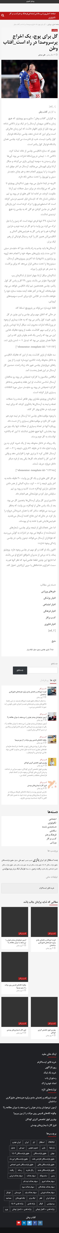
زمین (38, 650)
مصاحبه (8, 1198)
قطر (40, 1198)
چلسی (43, 650)
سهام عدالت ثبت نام (30, 1182)
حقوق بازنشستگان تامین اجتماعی (21, 1165)
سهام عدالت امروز (48, 1182)
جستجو (54, 663)
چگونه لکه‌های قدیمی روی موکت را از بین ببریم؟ (30, 740)
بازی (47, 650)
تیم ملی (21, 860)
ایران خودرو (16, 1142)
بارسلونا (51, 1148)
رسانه (20, 1170)
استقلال (50, 860)
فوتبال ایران (50, 1198)
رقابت (38, 869)
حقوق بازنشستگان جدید (46, 1170)
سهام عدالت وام (30, 1193)
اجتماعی (31, 14)
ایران (42, 860)
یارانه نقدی (31, 1204)
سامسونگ (28, 869)
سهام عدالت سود (28, 1187)
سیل (34, 650)
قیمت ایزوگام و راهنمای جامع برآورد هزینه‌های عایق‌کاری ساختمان (46, 942)
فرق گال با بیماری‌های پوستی (37, 786)
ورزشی (43, 14)
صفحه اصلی (51, 14)
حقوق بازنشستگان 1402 (50, 865)
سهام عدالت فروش (47, 1193)
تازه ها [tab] (53, 680)
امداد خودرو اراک (48, 1083)
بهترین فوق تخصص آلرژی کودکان (35, 763)
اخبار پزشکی (49, 598)
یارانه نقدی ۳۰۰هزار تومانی (45, 1209)
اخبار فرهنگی (49, 611)
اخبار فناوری (50, 624)
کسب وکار (51, 617)
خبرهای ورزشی (48, 591)
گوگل (41, 1204)
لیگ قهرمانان (20, 1198)
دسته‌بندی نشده (49, 827)
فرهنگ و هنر (23, 14)
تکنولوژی (52, 17)
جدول (16, 860)
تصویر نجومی (28, 860)
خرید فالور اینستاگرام (46, 888)
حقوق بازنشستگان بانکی (20, 865)
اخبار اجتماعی (49, 604)
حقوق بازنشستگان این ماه (34, 865)
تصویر (28, 1)
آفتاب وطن (43, 112)
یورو (6, 1209)
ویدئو (32, 1)
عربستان (18, 1193)
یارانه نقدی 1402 (17, 1204)
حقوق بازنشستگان (8, 860)
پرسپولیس (7, 869)
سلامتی (37, 14)
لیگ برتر (30, 650)
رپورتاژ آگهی (50, 1067)
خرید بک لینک (49, 1073)
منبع (54, 641)
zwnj (56, 860)
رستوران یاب (50, 1078)
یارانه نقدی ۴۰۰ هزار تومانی (21, 1209)
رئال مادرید (44, 869)
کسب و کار (13, 14)
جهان (52, 1154)
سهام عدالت (31, 1176)
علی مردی (41, 55)
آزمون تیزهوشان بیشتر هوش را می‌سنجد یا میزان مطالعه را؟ (27, 717)
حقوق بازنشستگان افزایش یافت (43, 1159)
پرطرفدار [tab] (44, 680)
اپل (45, 860)
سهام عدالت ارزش (16, 1176)
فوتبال (22, 869)
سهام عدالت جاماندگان (46, 1187)
